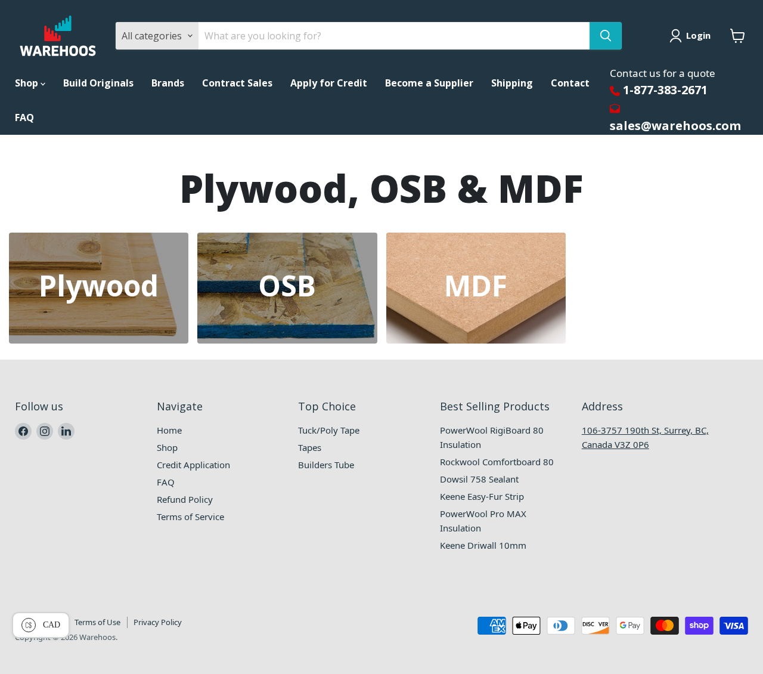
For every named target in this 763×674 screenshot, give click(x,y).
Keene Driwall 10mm (483, 545)
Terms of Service (190, 516)
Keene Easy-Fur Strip (482, 496)
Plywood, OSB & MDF (381, 189)
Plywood (99, 285)
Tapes (309, 447)
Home (169, 430)
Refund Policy (185, 499)
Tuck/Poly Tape (328, 430)
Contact (570, 82)
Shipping (512, 82)
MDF (475, 285)
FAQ (24, 117)
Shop (28, 82)
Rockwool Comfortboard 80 (497, 462)
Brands (167, 82)
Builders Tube (326, 465)
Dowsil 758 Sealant (479, 479)
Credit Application (193, 465)
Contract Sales (237, 82)
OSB (287, 285)
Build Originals (98, 82)
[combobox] (394, 36)
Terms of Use (97, 622)
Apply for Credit (328, 82)
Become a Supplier (429, 82)
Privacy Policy (158, 622)
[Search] (606, 36)
